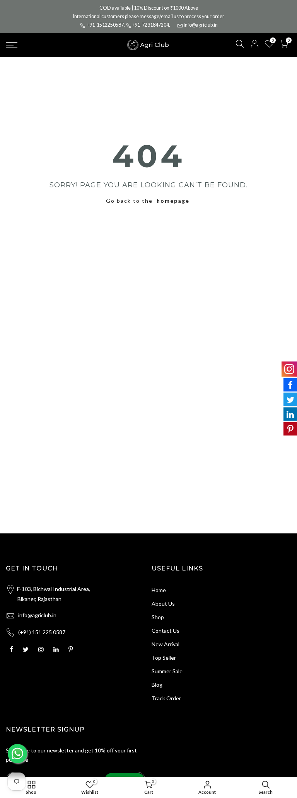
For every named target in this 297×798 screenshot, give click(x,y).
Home (159, 590)
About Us (163, 603)
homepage (173, 200)
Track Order (166, 698)
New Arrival (165, 644)
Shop (158, 617)
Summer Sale (167, 671)
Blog (157, 684)
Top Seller (164, 657)
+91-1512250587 (105, 25)
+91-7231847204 (150, 25)
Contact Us (165, 630)
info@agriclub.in (201, 25)
